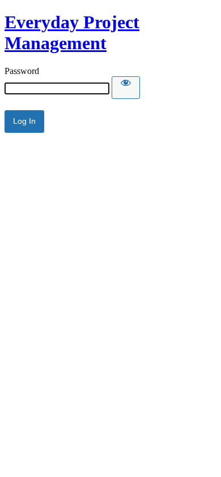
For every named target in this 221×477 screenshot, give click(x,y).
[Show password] (126, 87)
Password (22, 71)
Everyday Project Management (72, 32)
